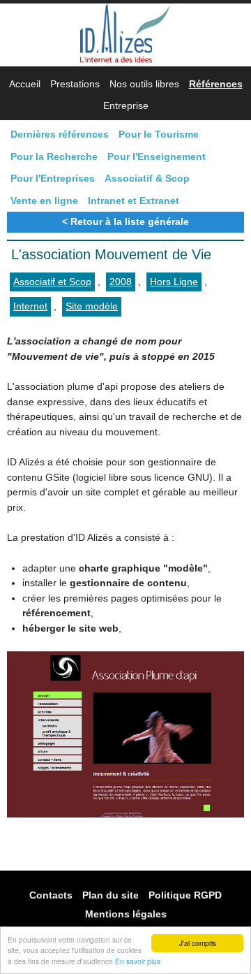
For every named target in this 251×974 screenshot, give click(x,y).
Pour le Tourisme (159, 134)
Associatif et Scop (52, 281)
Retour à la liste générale (129, 221)
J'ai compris (197, 943)
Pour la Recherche (54, 156)
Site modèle (92, 306)
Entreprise (126, 105)
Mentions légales (126, 913)
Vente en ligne (44, 200)
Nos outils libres (144, 83)
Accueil (24, 83)
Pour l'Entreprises (52, 178)
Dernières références (59, 134)
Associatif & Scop (147, 178)
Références (216, 83)
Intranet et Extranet (133, 200)
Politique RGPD (185, 894)
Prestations (75, 83)
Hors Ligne (174, 281)
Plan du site (110, 894)
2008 (120, 281)
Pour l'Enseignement (156, 156)
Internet (30, 306)
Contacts (51, 894)
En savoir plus (137, 961)
